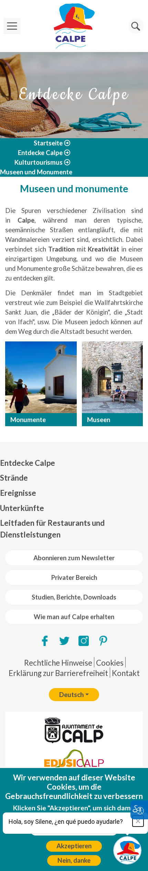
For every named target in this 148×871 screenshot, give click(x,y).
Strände (14, 477)
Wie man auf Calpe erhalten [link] (74, 617)
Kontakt (126, 673)
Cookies (110, 662)
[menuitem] (74, 463)
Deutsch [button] (71, 694)
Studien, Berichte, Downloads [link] (74, 597)
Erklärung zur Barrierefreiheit (58, 673)
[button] (136, 26)
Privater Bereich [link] (74, 577)
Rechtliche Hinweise (58, 662)
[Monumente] (41, 377)
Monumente (28, 419)
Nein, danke (74, 860)
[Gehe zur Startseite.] (74, 26)
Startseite (48, 143)
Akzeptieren (74, 846)
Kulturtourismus (38, 162)
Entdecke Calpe (40, 152)
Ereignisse (18, 493)
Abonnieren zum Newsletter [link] (74, 558)
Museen (98, 419)
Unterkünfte (22, 508)
